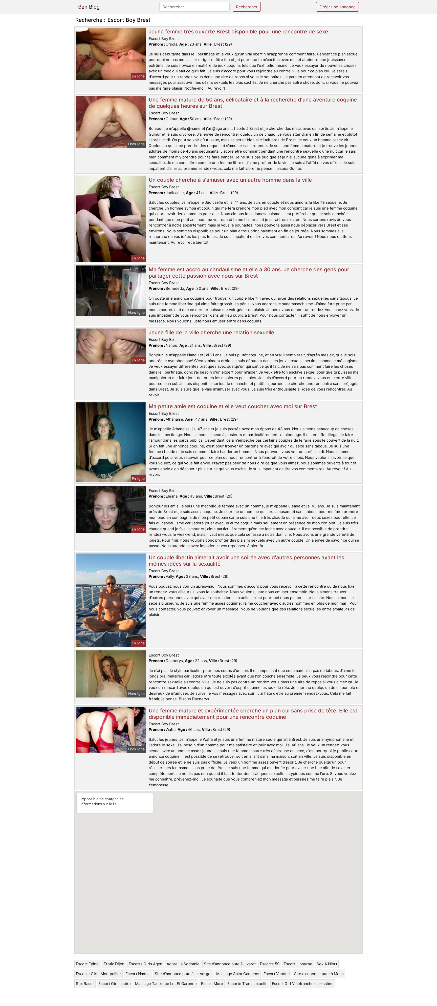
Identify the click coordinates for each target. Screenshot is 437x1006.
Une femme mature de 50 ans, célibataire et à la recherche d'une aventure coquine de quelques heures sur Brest (253, 102)
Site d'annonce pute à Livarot (230, 963)
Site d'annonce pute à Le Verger (183, 973)
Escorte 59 (269, 963)
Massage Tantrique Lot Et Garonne (166, 983)
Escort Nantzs (137, 973)
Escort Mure (212, 983)
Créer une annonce (337, 6)
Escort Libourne (298, 963)
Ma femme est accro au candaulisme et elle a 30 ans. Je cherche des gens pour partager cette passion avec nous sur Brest (249, 272)
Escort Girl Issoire (114, 983)
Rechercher (246, 6)
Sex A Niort (327, 963)
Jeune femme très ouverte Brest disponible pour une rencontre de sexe (238, 31)
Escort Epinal (87, 963)
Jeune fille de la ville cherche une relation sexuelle (211, 332)
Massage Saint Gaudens (237, 973)
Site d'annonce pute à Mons (319, 973)
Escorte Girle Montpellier (98, 973)
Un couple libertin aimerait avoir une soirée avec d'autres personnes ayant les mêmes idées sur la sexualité (246, 560)
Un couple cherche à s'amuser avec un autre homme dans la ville (230, 180)
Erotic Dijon (114, 963)
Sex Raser (85, 983)
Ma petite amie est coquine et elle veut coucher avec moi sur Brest (233, 406)
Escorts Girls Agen (145, 963)
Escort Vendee (277, 973)
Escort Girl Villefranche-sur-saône (303, 983)
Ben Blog (89, 7)
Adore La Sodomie (183, 963)
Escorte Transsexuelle (247, 983)
